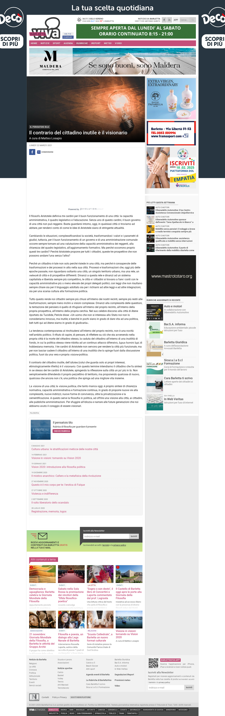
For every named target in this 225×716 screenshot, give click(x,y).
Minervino (171, 710)
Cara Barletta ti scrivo (95, 684)
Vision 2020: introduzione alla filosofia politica (58, 467)
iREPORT (96, 43)
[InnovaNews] (34, 700)
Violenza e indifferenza (44, 493)
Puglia (64, 713)
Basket (61, 675)
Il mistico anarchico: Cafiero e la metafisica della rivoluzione (66, 475)
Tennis (60, 681)
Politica (32, 673)
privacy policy (119, 545)
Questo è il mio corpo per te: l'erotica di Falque (58, 484)
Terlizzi (112, 713)
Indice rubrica (62, 431)
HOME (34, 43)
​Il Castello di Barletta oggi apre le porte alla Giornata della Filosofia (129, 593)
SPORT (56, 43)
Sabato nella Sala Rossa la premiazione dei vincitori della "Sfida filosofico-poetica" (71, 595)
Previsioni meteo (122, 680)
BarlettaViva (45, 27)
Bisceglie (80, 710)
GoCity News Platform (80, 697)
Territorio (33, 679)
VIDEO (118, 43)
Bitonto (91, 710)
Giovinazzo (135, 710)
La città (32, 666)
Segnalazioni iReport (124, 674)
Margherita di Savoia (153, 710)
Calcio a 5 (90, 662)
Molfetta (53, 713)
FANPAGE (68, 37)
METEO (108, 43)
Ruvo (72, 713)
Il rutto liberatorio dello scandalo (50, 502)
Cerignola (112, 710)
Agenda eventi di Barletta (98, 674)
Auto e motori (121, 666)
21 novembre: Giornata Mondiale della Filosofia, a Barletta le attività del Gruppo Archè (42, 640)
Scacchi (89, 659)
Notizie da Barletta (37, 659)
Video (117, 686)
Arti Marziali (63, 685)
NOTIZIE (45, 43)
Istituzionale (34, 676)
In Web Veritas (121, 669)
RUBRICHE (82, 43)
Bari (71, 710)
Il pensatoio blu (63, 422)
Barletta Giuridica (122, 659)
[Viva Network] (37, 710)
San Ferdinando (84, 713)
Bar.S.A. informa (122, 662)
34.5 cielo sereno (98, 19)
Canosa (101, 710)
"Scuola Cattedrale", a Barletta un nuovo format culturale (99, 637)
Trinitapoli (132, 713)
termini (105, 545)
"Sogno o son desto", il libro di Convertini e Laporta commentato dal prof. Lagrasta (100, 593)
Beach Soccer (92, 666)
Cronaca (33, 670)
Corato (123, 710)
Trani (121, 713)
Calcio (60, 672)
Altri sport (90, 669)
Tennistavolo (63, 688)
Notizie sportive (65, 668)
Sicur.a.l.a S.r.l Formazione (98, 687)
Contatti (45, 697)
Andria (63, 710)
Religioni (33, 663)
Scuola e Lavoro (65, 659)
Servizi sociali (35, 685)
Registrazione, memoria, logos (48, 511)
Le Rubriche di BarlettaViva (98, 680)
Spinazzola (100, 713)
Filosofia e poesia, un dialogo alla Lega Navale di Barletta (70, 637)
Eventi (32, 682)
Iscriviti (134, 536)
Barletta (53, 710)
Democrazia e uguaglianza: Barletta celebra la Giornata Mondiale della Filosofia (42, 595)
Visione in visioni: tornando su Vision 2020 (56, 458)
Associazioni (63, 662)
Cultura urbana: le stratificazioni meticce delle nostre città (64, 449)
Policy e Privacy (59, 697)
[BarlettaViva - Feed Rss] (169, 20)
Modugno (183, 710)
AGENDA (68, 43)
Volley (60, 678)
